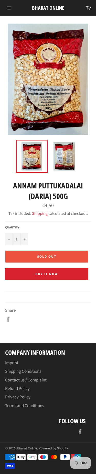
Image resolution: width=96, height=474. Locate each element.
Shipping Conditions (23, 371)
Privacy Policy (17, 397)
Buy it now (46, 274)
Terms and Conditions (24, 406)
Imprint (11, 363)
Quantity (12, 228)
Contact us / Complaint (26, 380)
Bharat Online (48, 7)
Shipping (40, 213)
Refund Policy (17, 389)
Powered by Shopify (53, 448)
